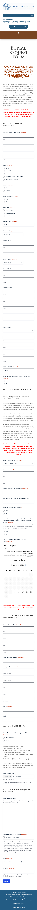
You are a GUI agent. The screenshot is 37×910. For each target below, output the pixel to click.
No (6, 202)
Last (4, 153)
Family (7, 740)
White (7, 168)
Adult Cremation (10, 213)
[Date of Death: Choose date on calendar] (21, 263)
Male (7, 188)
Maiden (5, 315)
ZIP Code (5, 701)
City (4, 247)
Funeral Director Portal (18, 907)
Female (8, 191)
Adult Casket (9, 210)
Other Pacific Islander (12, 179)
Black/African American (12, 171)
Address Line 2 (7, 680)
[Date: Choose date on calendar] (21, 862)
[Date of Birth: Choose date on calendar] (21, 234)
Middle (4, 146)
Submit (6, 881)
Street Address (7, 673)
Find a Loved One (18, 26)
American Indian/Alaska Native (14, 177)
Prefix (4, 294)
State (4, 254)
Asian (7, 174)
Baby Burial (9, 216)
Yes (7, 199)
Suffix (4, 160)
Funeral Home (10, 737)
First (4, 139)
